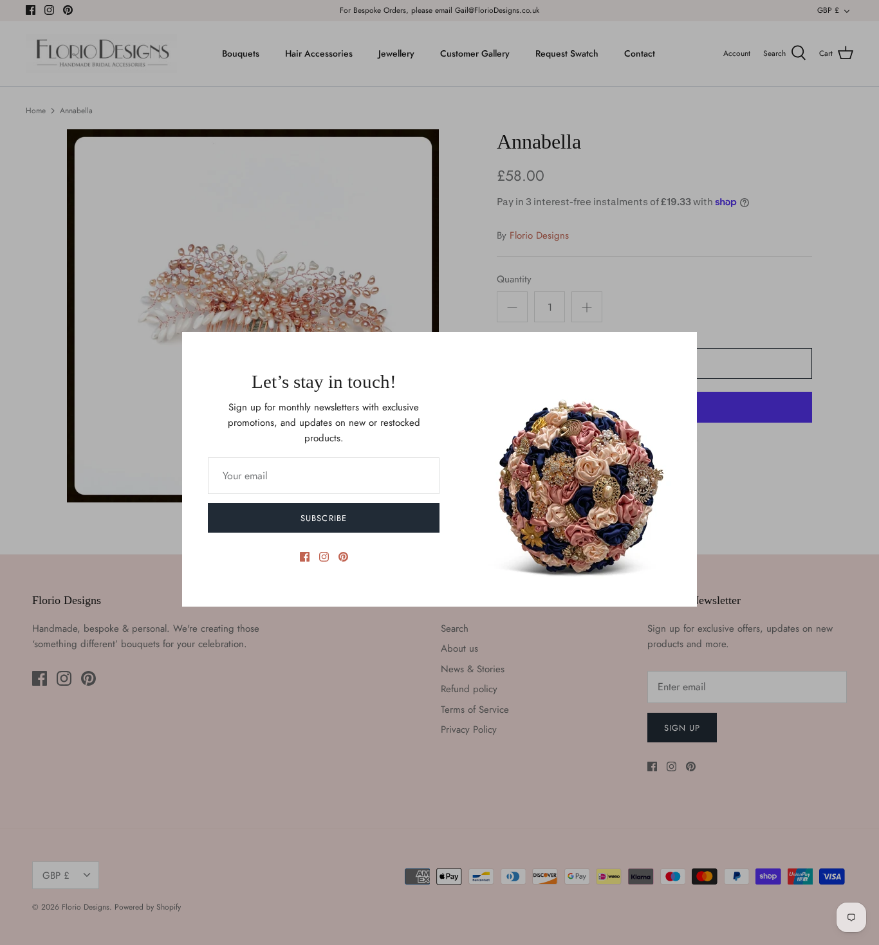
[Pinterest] (343, 557)
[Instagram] (324, 557)
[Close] (681, 348)
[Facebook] (305, 557)
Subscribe (323, 518)
